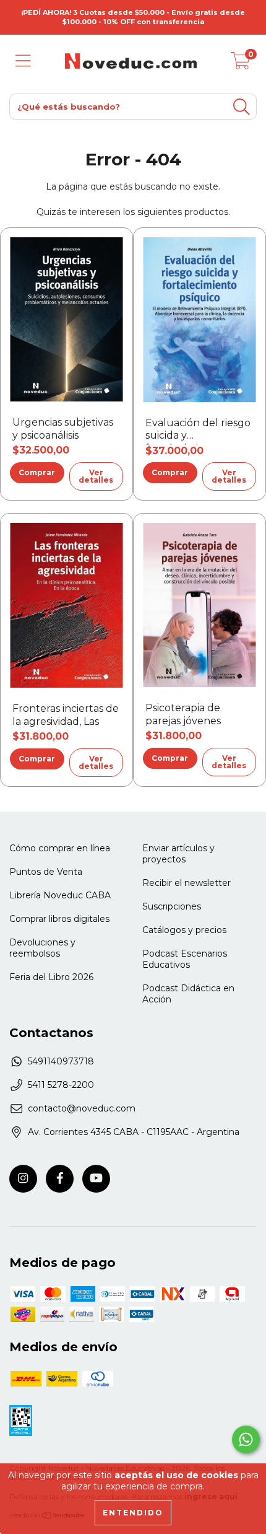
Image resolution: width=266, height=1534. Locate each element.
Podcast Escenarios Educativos (184, 959)
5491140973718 (61, 1061)
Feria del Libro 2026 (51, 977)
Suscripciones (171, 906)
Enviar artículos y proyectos (178, 854)
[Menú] (23, 61)
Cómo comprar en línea (59, 848)
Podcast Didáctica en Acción (188, 994)
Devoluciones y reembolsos (42, 948)
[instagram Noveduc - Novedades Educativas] (23, 1179)
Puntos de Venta (45, 871)
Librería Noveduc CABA (60, 895)
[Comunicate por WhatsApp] (246, 1439)
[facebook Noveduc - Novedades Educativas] (60, 1179)
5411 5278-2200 (61, 1084)
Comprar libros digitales (59, 918)
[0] (241, 64)
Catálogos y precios (184, 930)
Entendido (133, 1512)
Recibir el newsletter (186, 882)
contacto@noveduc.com (81, 1108)
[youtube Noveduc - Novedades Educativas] (96, 1179)
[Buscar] (241, 106)
